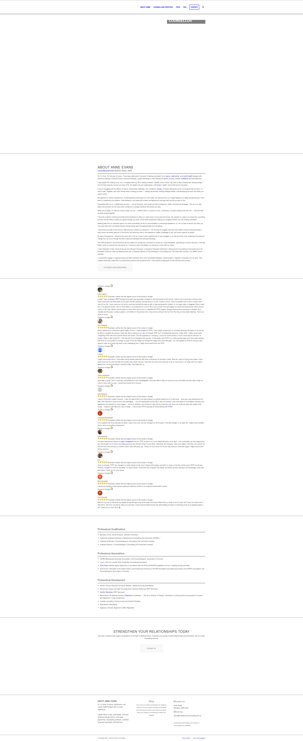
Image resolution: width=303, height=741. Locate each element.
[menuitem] (145, 7)
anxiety (159, 189)
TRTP (117, 299)
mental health (187, 176)
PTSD (170, 406)
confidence (184, 178)
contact (143, 330)
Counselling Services (106, 170)
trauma (168, 176)
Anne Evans (104, 565)
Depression (129, 595)
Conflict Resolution (106, 592)
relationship (175, 176)
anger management (127, 441)
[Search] (203, 7)
